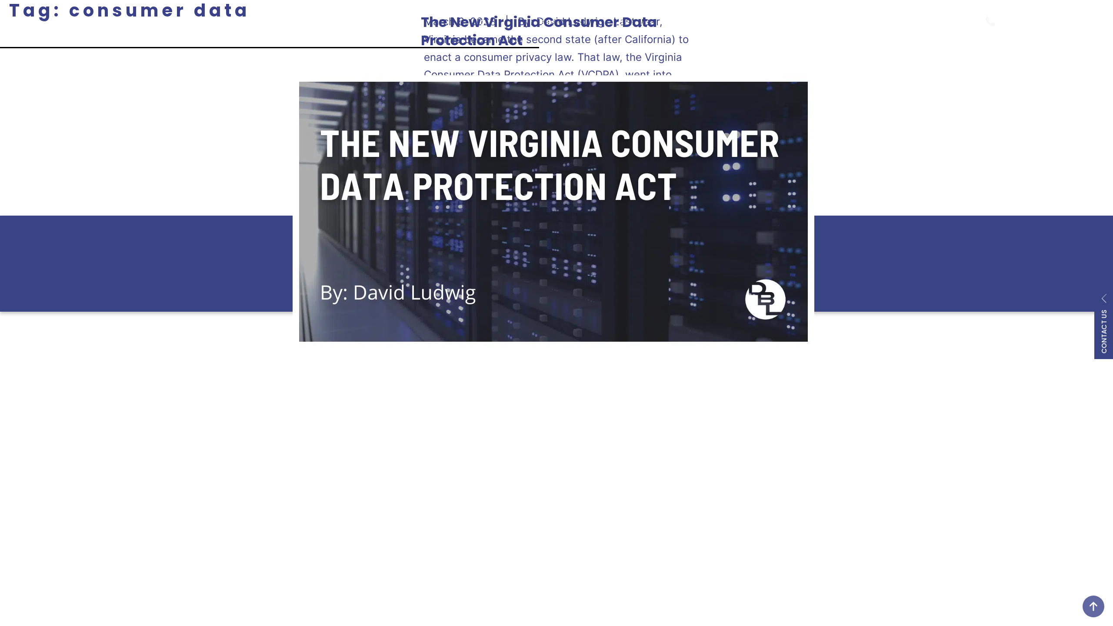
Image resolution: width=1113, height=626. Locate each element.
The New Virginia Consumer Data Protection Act (539, 31)
